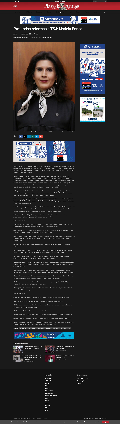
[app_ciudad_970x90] (60, 20)
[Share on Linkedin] (29, 136)
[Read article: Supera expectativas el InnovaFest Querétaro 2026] (50, 349)
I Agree (105, 422)
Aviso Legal (80, 381)
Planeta (87, 12)
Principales (49, 37)
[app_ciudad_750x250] (44, 151)
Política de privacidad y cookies (92, 422)
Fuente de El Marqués (51, 395)
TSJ (69, 328)
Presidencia (49, 328)
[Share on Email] (41, 136)
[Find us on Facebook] (13, 1)
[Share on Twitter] (25, 136)
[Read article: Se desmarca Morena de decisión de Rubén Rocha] (50, 358)
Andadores (18, 12)
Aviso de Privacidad (82, 378)
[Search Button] (105, 1)
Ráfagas (95, 12)
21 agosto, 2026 (29, 352)
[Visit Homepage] (61, 6)
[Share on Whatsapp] (33, 136)
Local (70, 12)
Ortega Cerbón (31, 328)
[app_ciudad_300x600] (92, 69)
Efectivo (49, 12)
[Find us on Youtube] (18, 1)
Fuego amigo (49, 393)
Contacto (79, 383)
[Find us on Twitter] (15, 1)
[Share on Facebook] (21, 136)
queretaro (63, 328)
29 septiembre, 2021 (36, 37)
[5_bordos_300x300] (92, 109)
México (78, 12)
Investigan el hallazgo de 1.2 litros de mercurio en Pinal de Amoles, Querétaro (33, 357)
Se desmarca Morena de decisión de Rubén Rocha (65, 356)
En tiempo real (60, 12)
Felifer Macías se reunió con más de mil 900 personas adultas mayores (33, 348)
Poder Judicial (40, 328)
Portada (47, 405)
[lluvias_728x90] (44, 335)
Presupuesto (56, 328)
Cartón (47, 383)
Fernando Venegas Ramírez (21, 37)
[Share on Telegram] (37, 136)
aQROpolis (29, 12)
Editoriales (39, 12)
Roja (104, 12)
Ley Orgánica (23, 328)
